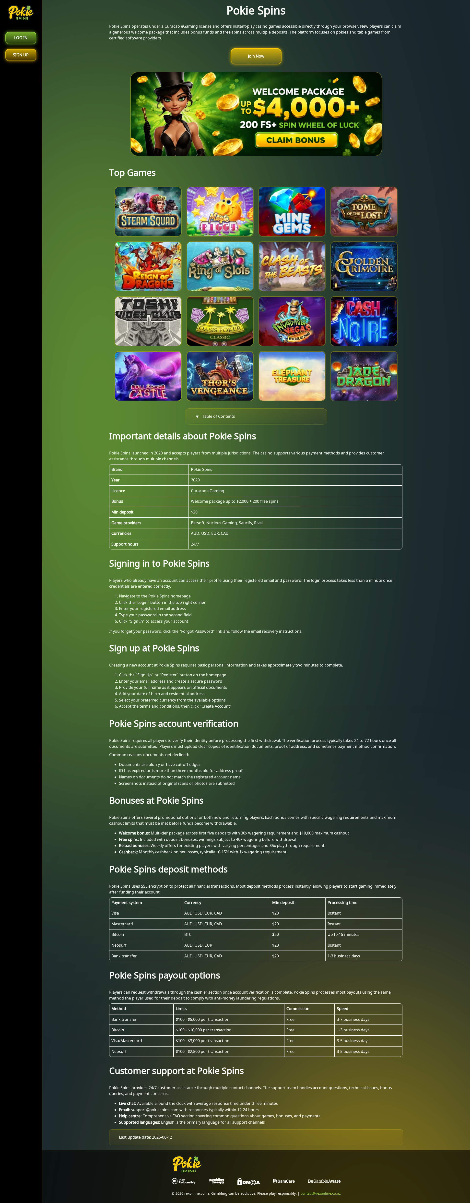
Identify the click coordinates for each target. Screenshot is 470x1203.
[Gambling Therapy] (216, 1182)
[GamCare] (284, 1182)
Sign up (21, 55)
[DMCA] (248, 1182)
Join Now (256, 56)
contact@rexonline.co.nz (321, 1193)
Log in (20, 37)
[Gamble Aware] (324, 1182)
